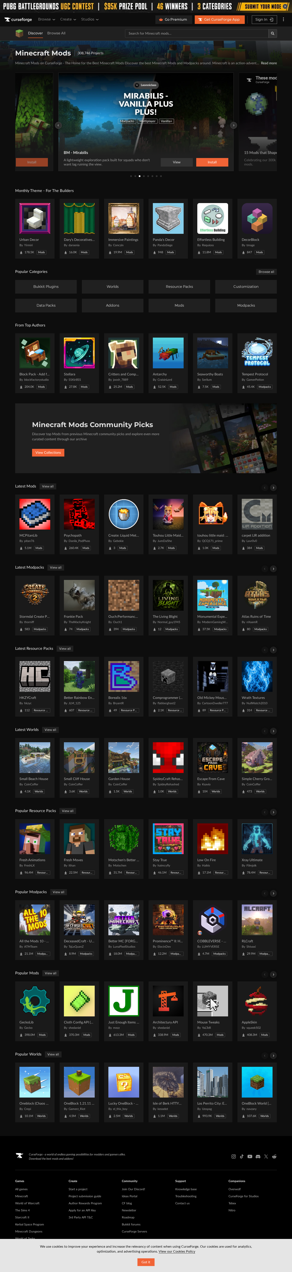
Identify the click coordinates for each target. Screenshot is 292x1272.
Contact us (182, 1203)
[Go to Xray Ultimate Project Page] (257, 849)
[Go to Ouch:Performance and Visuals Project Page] (123, 605)
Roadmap (128, 1217)
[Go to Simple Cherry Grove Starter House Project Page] (257, 768)
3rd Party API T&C (81, 1217)
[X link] (266, 1156)
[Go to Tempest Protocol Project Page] (257, 363)
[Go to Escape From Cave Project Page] (212, 768)
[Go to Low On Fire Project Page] (212, 849)
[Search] (272, 33)
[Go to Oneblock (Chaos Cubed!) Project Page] (35, 1092)
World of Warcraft (27, 1203)
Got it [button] (146, 1262)
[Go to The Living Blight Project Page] (168, 605)
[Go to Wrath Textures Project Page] (257, 687)
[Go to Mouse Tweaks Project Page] (212, 1011)
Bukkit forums (131, 1224)
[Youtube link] (249, 1156)
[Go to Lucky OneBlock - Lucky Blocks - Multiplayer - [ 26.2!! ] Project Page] (123, 1092)
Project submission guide (85, 1196)
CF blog (127, 1203)
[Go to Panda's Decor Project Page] (168, 229)
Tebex (232, 1203)
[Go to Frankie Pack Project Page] (79, 605)
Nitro (232, 1210)
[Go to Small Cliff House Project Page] (79, 768)
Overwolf (235, 1189)
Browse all (266, 272)
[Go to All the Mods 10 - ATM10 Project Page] (35, 930)
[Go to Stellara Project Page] (79, 363)
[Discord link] (258, 1156)
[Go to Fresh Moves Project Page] (79, 849)
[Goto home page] (18, 20)
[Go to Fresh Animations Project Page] (35, 849)
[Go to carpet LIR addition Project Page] (257, 524)
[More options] (283, 19)
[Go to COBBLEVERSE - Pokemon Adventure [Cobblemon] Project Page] (212, 930)
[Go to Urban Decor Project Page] (35, 229)
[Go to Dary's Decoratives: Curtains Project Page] (79, 229)
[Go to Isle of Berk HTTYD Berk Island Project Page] (168, 1092)
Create (66, 19)
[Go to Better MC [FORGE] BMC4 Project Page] (123, 930)
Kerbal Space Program (29, 1224)
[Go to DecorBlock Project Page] (257, 229)
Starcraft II (22, 1217)
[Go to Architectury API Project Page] (168, 1011)
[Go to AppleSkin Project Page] (257, 1011)
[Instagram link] (233, 1156)
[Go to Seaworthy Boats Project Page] (212, 363)
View (177, 162)
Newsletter (129, 1210)
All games (21, 1189)
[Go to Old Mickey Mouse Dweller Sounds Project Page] (212, 687)
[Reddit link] (274, 1156)
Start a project (78, 1189)
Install (212, 162)
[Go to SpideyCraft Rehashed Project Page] (168, 768)
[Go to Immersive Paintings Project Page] (123, 229)
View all (48, 486)
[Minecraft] (19, 33)
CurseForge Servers (134, 1231)
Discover (35, 33)
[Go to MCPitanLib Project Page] (35, 524)
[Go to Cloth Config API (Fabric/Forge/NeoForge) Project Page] (79, 1011)
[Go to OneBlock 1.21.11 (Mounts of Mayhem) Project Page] (79, 1092)
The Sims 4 (22, 1210)
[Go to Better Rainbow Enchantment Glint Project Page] (79, 687)
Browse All (56, 33)
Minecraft (21, 1196)
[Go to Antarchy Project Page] (168, 363)
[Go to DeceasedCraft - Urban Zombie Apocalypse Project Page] (79, 930)
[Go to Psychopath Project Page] (79, 524)
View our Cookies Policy (177, 1251)
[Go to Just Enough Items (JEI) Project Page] (123, 1011)
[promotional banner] (146, 6)
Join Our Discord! (133, 1189)
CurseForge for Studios (244, 1196)
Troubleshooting (185, 1196)
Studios (87, 19)
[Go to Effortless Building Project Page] (212, 229)
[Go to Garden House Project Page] (123, 768)
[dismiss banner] (285, 6)
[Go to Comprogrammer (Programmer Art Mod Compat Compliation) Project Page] (168, 687)
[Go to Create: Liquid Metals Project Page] (123, 524)
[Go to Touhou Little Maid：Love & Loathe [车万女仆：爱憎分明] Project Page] (168, 524)
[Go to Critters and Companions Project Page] (123, 363)
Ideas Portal (129, 1196)
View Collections (48, 452)
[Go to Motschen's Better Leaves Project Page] (123, 849)
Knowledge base (186, 1189)
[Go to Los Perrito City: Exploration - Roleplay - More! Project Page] (212, 1092)
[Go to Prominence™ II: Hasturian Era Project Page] (168, 930)
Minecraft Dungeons (28, 1231)
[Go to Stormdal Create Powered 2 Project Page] (35, 605)
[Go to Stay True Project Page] (168, 849)
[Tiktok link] (241, 1156)
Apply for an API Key (82, 1210)
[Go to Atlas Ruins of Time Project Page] (257, 605)
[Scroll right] (273, 487)
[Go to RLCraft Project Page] (257, 930)
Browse (44, 19)
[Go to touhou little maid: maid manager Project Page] (212, 524)
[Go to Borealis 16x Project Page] (123, 687)
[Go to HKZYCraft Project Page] (35, 687)
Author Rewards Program (85, 1203)
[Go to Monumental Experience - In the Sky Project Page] (212, 605)
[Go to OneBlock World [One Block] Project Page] (257, 1092)
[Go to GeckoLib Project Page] (35, 1011)
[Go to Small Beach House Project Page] (35, 768)
